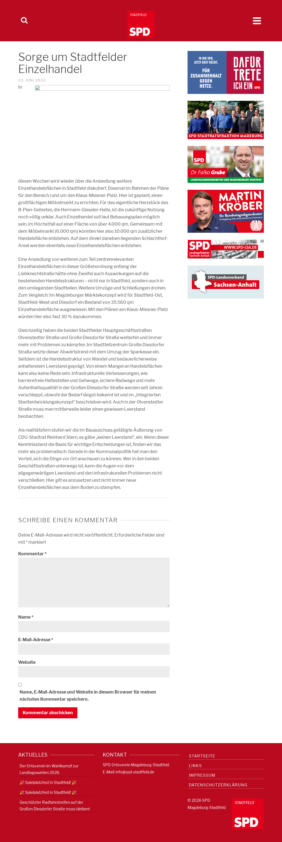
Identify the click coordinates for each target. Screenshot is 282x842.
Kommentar (32, 553)
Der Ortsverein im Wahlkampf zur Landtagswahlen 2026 (49, 769)
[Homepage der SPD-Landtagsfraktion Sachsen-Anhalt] (226, 248)
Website (27, 662)
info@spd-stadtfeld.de (135, 772)
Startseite (202, 756)
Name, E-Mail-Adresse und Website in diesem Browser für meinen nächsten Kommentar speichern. (88, 695)
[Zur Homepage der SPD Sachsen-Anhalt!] (226, 281)
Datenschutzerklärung (218, 785)
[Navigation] (257, 20)
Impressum (202, 775)
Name (25, 617)
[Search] (24, 20)
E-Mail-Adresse (35, 639)
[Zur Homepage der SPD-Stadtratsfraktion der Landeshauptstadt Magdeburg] (226, 119)
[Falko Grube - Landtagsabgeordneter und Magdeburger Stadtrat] (226, 164)
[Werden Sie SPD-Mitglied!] (226, 72)
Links (195, 765)
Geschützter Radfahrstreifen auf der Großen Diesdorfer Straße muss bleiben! (55, 805)
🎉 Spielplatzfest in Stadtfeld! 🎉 (48, 782)
